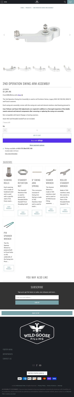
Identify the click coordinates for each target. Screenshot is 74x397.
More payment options (37, 145)
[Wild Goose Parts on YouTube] (40, 365)
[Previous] (4, 35)
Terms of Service (51, 385)
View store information (11, 153)
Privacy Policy (41, 385)
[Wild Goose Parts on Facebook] (36, 365)
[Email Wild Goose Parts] (33, 365)
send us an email (10, 394)
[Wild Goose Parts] (37, 2)
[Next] (69, 35)
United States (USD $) (36, 373)
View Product (9, 207)
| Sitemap (59, 385)
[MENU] (1, 2)
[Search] (65, 2)
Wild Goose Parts (21, 385)
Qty (4, 126)
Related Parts (7, 162)
